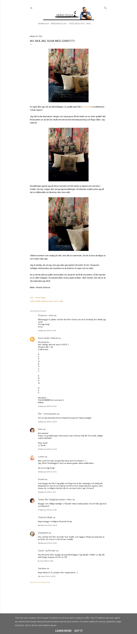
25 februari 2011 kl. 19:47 (47, 331)
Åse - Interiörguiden (47, 414)
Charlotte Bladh (45, 517)
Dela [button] (31, 298)
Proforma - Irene (46, 315)
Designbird (43, 533)
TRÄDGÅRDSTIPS (76, 24)
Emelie (41, 479)
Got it (78, 630)
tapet (61, 301)
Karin (40, 429)
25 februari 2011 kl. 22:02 (47, 422)
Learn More (63, 630)
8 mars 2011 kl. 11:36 (45, 561)
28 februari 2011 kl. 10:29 (47, 543)
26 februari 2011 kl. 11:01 (47, 492)
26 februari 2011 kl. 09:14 (47, 472)
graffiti (38, 301)
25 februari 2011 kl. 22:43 (47, 449)
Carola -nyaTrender (47, 550)
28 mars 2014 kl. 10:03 (46, 576)
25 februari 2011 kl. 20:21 (47, 406)
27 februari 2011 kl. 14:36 (47, 510)
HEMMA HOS (43, 24)
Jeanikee (42, 568)
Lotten (41, 456)
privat (50, 301)
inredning (44, 301)
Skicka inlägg (40, 298)
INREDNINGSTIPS (59, 24)
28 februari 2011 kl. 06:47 (47, 525)
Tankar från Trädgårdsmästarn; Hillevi (55, 499)
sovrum (56, 301)
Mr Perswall (87, 107)
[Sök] (105, 7)
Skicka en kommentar (40, 582)
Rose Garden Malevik (48, 338)
